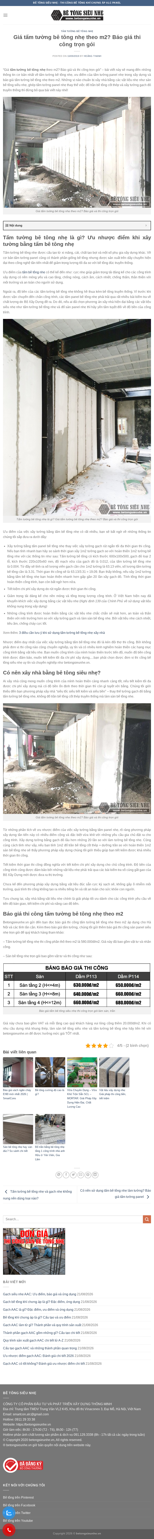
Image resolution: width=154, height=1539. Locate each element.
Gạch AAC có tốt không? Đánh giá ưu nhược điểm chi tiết (44, 1363)
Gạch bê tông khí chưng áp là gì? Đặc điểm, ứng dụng (41, 1302)
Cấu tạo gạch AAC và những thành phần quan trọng (40, 1348)
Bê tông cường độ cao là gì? (49, 1092)
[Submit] (147, 1219)
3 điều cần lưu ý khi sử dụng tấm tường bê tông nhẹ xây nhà (62, 632)
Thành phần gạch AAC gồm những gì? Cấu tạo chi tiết (41, 1333)
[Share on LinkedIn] (95, 1175)
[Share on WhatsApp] (59, 1175)
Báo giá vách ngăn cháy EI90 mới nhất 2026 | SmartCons (17, 1094)
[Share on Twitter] (73, 1175)
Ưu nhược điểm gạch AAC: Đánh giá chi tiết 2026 (38, 1356)
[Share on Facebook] (66, 1175)
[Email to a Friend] (80, 1175)
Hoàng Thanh (92, 56)
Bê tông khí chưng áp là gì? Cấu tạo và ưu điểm (37, 1317)
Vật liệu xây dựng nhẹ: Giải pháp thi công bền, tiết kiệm (112, 1094)
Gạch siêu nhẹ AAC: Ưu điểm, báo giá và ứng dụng (39, 1294)
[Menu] (5, 15)
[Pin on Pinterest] (88, 1175)
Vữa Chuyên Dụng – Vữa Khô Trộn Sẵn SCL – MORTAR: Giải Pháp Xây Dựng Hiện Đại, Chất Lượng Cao (82, 1098)
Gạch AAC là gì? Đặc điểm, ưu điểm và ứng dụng (38, 1309)
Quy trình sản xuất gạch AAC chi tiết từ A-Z (33, 1340)
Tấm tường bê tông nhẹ (77, 31)
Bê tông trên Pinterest (18, 1497)
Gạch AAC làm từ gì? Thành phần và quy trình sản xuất (42, 1325)
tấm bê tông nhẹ (33, 272)
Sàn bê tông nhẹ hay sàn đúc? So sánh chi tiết (17, 1149)
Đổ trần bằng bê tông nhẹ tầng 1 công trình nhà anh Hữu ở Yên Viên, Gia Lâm (50, 1153)
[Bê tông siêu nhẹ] (77, 15)
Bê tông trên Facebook (19, 1505)
